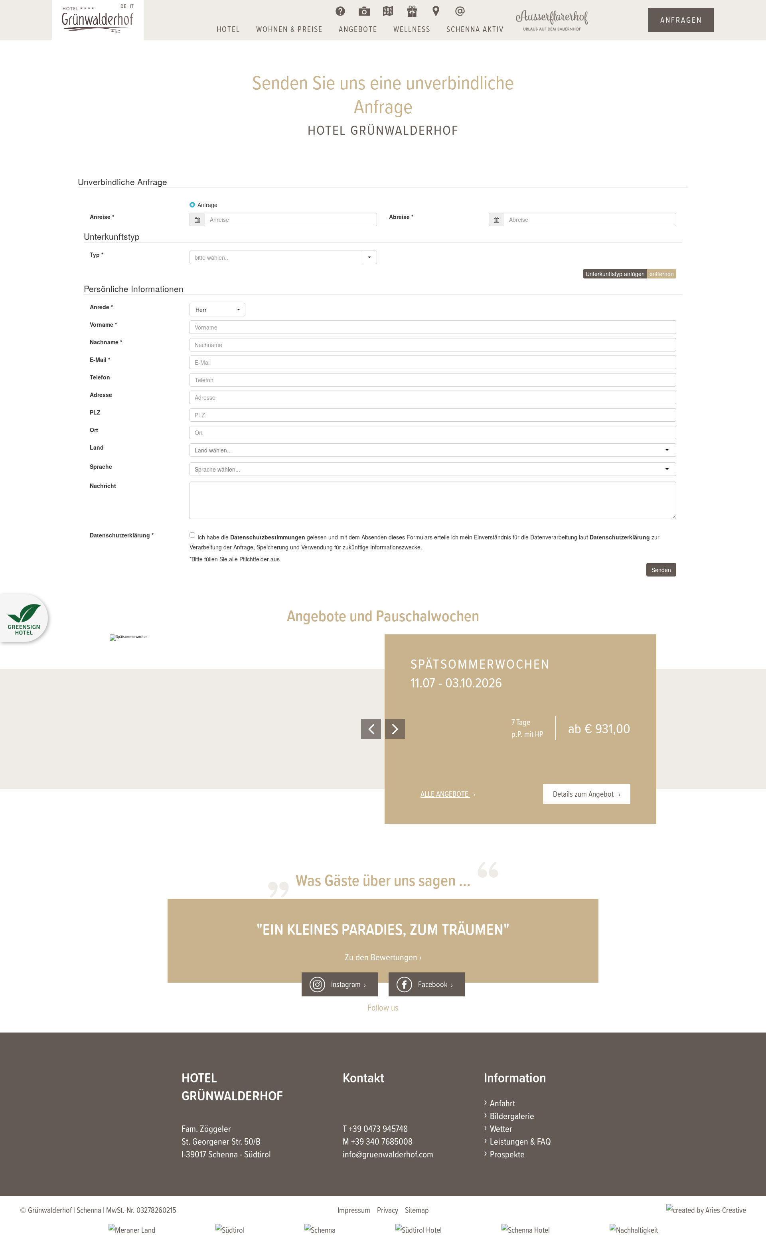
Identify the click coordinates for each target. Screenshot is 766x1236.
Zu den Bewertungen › (383, 957)
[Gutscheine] (412, 11)
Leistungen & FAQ (520, 1141)
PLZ (95, 412)
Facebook (433, 984)
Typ (96, 255)
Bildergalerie (512, 1115)
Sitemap (417, 1209)
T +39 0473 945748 (375, 1128)
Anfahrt (502, 1102)
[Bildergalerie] (364, 11)
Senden (661, 570)
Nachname (106, 342)
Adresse (101, 395)
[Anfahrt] (436, 11)
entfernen (662, 274)
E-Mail (100, 359)
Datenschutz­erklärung (122, 535)
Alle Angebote (445, 793)
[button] (24, 620)
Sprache (101, 466)
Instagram (346, 984)
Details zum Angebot (584, 793)
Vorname (103, 324)
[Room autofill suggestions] (369, 257)
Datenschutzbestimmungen (267, 537)
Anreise (102, 217)
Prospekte (507, 1153)
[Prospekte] (388, 11)
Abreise (401, 217)
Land (97, 447)
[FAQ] (340, 11)
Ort (94, 430)
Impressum (354, 1209)
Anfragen (681, 19)
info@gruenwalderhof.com (388, 1153)
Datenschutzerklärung (620, 537)
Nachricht (103, 486)
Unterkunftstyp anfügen (615, 274)
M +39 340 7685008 (378, 1141)
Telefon (100, 377)
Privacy (387, 1209)
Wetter (501, 1128)
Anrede (101, 307)
